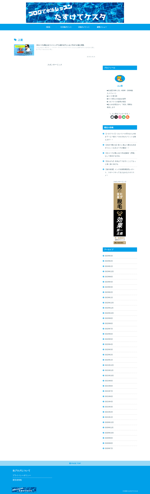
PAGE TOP (76, 463)
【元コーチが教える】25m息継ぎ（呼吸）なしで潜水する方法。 (120, 154)
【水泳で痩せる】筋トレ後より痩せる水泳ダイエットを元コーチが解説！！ (120, 146)
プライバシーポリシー (22, 475)
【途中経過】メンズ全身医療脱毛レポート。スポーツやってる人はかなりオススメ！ (119, 172)
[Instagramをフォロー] (120, 117)
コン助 (120, 86)
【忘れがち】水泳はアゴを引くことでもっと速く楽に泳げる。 (120, 162)
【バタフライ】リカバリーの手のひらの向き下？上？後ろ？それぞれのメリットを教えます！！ (120, 136)
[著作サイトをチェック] (112, 117)
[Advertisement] (34, 80)
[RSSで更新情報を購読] (127, 117)
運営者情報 (17, 480)
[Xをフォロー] (116, 117)
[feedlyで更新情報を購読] (124, 117)
